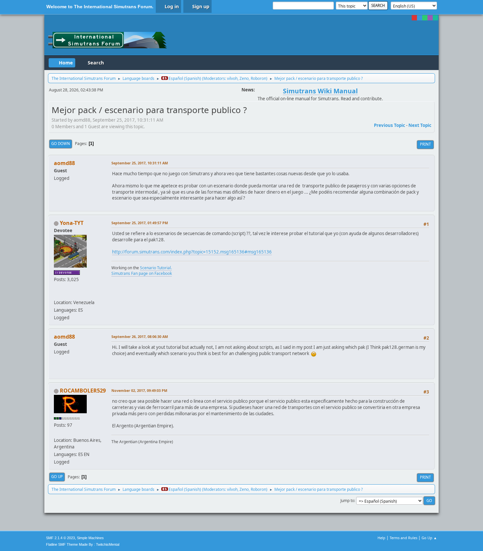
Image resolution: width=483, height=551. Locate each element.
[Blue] (419, 17)
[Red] (414, 17)
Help (381, 537)
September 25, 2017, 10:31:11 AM (139, 162)
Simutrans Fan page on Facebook (141, 273)
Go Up (57, 476)
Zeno (244, 78)
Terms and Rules (403, 537)
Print (425, 144)
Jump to (347, 500)
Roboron (258, 78)
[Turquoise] (435, 17)
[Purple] (430, 17)
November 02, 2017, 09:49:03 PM (139, 390)
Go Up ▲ (429, 537)
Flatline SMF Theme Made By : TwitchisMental (82, 544)
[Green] (424, 17)
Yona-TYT (71, 223)
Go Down (60, 143)
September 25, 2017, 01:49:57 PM (139, 222)
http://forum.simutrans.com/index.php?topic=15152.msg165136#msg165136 (192, 252)
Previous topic (389, 125)
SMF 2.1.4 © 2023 (60, 538)
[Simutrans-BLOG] (56, 295)
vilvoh (232, 78)
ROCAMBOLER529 (83, 390)
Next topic (419, 125)
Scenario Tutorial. (156, 268)
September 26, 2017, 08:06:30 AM (139, 336)
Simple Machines (90, 538)
